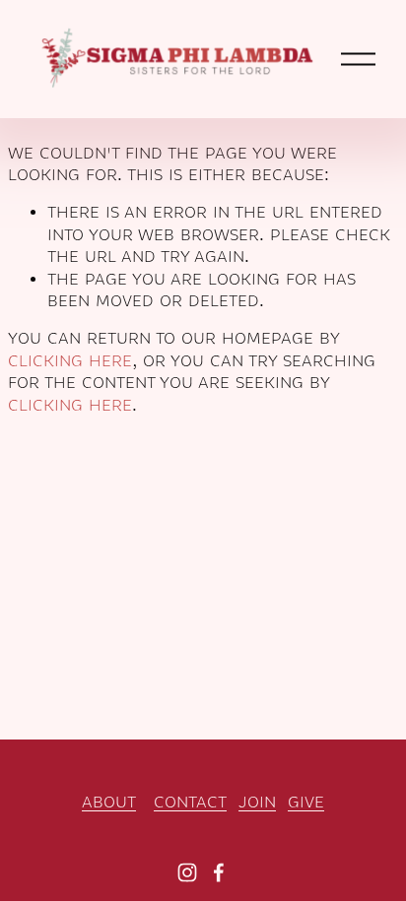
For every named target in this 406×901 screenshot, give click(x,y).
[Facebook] (219, 872)
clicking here (70, 361)
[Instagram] (187, 872)
